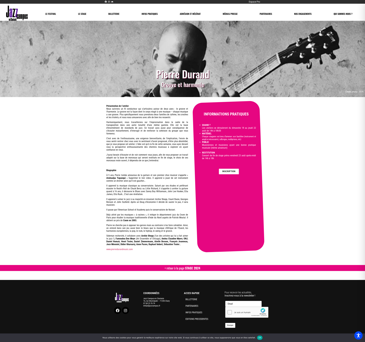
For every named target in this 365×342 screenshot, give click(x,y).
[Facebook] (117, 310)
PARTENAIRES (266, 14)
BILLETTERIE (113, 14)
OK (259, 337)
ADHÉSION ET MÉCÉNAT (190, 14)
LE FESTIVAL (50, 14)
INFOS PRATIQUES (150, 14)
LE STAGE (82, 14)
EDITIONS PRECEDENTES (196, 319)
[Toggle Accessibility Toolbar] (358, 335)
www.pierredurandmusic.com (119, 249)
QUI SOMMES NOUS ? (343, 14)
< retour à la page (182, 268)
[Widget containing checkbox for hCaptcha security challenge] (246, 312)
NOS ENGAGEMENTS (303, 14)
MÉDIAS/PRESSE (230, 14)
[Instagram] (125, 310)
